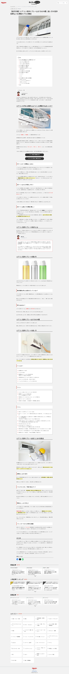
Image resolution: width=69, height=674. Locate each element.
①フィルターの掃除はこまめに (24, 61)
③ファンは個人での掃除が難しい (25, 63)
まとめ (20, 84)
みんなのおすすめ (12, 6)
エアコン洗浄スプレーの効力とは (24, 65)
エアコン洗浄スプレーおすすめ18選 (24, 70)
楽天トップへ (34, 669)
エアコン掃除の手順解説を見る (34, 154)
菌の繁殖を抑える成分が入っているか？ (26, 68)
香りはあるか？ (22, 69)
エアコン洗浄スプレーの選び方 (23, 66)
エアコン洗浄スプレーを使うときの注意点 (25, 77)
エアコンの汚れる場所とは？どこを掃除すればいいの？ (27, 59)
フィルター (21, 73)
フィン (21, 75)
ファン (21, 76)
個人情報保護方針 (34, 671)
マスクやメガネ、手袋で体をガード (25, 80)
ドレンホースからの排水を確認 (24, 83)
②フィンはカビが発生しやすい (24, 62)
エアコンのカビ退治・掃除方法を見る (34, 158)
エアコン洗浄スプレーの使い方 (23, 72)
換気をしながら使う (23, 79)
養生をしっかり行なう (23, 81)
